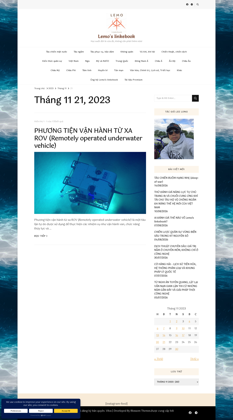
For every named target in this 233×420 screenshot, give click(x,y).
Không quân (127, 52)
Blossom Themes (140, 411)
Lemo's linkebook (116, 36)
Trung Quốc (122, 61)
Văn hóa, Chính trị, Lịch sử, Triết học (150, 70)
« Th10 (158, 359)
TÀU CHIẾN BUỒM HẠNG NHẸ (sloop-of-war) (176, 180)
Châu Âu (186, 61)
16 (176, 335)
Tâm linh (86, 70)
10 (183, 329)
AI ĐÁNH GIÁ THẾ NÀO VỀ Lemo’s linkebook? (174, 220)
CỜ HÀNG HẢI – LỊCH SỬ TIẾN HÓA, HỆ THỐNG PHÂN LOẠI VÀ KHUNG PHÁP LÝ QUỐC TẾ (175, 268)
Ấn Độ (172, 61)
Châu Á (158, 61)
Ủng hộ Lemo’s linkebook (104, 80)
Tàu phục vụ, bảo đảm (102, 52)
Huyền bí (103, 70)
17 (183, 335)
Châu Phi (71, 70)
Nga (87, 61)
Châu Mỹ (55, 70)
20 (157, 342)
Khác (179, 70)
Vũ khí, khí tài (147, 52)
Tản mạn (118, 70)
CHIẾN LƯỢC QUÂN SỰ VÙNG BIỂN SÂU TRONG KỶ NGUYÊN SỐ (175, 234)
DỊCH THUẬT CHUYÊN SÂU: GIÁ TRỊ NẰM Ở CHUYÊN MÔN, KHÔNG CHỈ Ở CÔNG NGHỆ (176, 250)
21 (164, 342)
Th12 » (194, 359)
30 (176, 349)
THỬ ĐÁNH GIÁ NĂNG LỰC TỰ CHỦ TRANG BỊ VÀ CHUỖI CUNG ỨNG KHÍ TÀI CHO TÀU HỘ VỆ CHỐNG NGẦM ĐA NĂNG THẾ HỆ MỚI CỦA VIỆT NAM (176, 199)
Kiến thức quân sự (52, 61)
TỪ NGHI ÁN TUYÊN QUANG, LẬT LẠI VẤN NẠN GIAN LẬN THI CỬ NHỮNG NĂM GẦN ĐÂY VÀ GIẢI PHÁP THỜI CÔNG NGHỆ (176, 288)
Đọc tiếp (39, 236)
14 (163, 335)
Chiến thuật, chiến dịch (174, 52)
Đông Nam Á (141, 61)
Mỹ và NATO (102, 61)
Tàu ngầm (79, 52)
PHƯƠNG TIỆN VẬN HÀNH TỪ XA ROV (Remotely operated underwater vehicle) (88, 138)
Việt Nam (74, 61)
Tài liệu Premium (134, 80)
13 (157, 335)
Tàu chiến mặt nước (56, 52)
